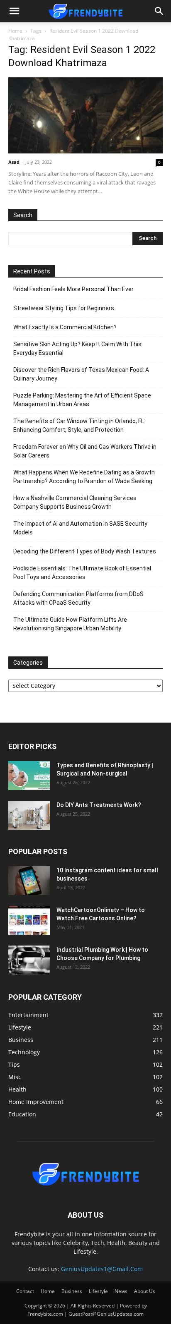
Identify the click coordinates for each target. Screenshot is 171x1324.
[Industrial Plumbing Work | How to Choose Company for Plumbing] (29, 960)
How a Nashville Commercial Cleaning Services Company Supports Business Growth (75, 502)
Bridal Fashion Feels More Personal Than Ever (73, 289)
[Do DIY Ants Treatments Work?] (29, 815)
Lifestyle (98, 1291)
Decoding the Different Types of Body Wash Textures (84, 551)
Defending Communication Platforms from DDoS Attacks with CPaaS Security (78, 598)
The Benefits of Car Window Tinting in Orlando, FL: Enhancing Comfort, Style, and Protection (79, 425)
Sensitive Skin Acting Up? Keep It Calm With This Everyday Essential (77, 348)
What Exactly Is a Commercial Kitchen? (65, 327)
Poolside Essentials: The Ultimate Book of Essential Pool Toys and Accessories (82, 572)
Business (71, 1291)
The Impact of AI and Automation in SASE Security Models (80, 528)
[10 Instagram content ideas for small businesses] (29, 880)
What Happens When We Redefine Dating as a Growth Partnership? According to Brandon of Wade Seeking (84, 476)
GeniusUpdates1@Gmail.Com (102, 1269)
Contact (25, 1291)
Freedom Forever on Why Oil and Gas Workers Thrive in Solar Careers (84, 451)
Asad (14, 162)
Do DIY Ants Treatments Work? (98, 805)
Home (15, 30)
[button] (14, 11)
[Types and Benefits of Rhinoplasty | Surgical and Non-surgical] (29, 775)
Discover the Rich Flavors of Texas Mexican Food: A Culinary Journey (81, 374)
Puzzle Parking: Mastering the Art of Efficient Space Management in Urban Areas (82, 399)
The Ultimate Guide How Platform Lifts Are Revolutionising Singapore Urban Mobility (70, 624)
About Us (144, 1291)
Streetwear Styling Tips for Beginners (63, 308)
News (121, 1291)
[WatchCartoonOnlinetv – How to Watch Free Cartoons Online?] (29, 920)
